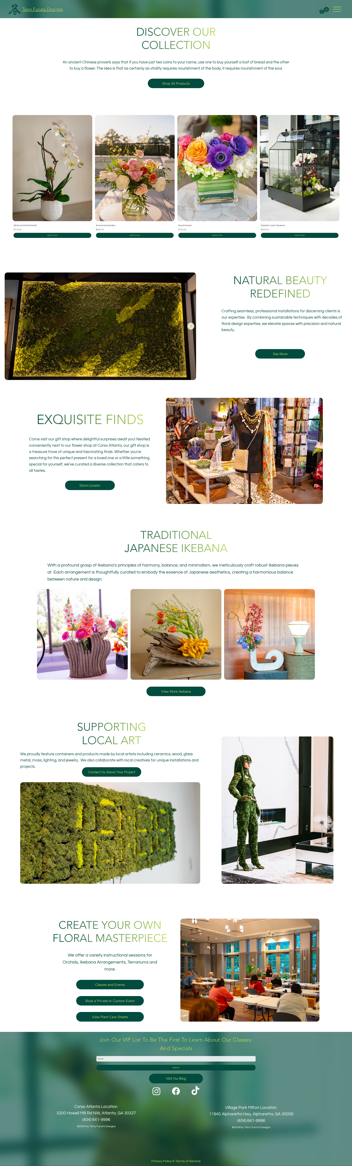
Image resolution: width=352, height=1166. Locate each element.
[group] (176, 176)
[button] (324, 10)
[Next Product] (347, 167)
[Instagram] (156, 1091)
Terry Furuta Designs (42, 9)
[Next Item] (190, 326)
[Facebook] (176, 1091)
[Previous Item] (11, 326)
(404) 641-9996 (251, 1121)
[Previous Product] (5, 167)
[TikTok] (195, 1091)
